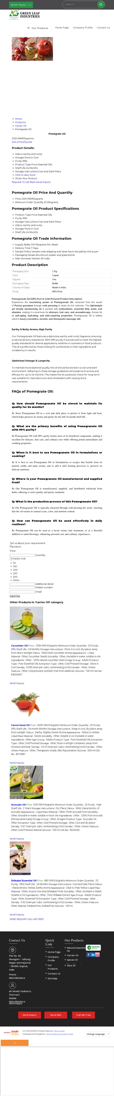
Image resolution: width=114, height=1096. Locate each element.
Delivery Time (22, 248)
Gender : (83, 667)
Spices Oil (72, 959)
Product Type (23, 214)
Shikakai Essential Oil (24, 880)
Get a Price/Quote (22, 142)
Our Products (40, 28)
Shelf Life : (28, 649)
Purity (18, 218)
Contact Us (103, 27)
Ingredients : (39, 660)
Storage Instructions (26, 221)
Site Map (52, 978)
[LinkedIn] (93, 956)
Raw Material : (29, 736)
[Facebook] (88, 956)
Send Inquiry (19, 4)
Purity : (94, 804)
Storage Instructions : (49, 808)
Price (18, 198)
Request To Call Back (24, 182)
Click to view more (25, 175)
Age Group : (78, 660)
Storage (19, 228)
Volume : (84, 671)
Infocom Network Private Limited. (59, 1034)
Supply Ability (22, 244)
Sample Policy (23, 251)
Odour (19, 225)
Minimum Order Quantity (29, 202)
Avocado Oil (18, 804)
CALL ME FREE (35, 919)
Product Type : (72, 739)
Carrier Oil (72, 955)
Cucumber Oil (19, 645)
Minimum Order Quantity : (74, 645)
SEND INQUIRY (18, 919)
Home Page (62, 27)
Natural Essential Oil (76, 949)
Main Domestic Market (27, 258)
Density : (44, 667)
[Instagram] (97, 956)
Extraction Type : (59, 663)
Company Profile (83, 27)
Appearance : (80, 653)
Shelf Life (20, 232)
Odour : (52, 653)
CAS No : (70, 830)
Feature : (43, 671)
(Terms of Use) (59, 1031)
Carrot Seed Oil (20, 725)
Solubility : (74, 656)
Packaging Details (25, 255)
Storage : (77, 823)
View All (71, 965)
